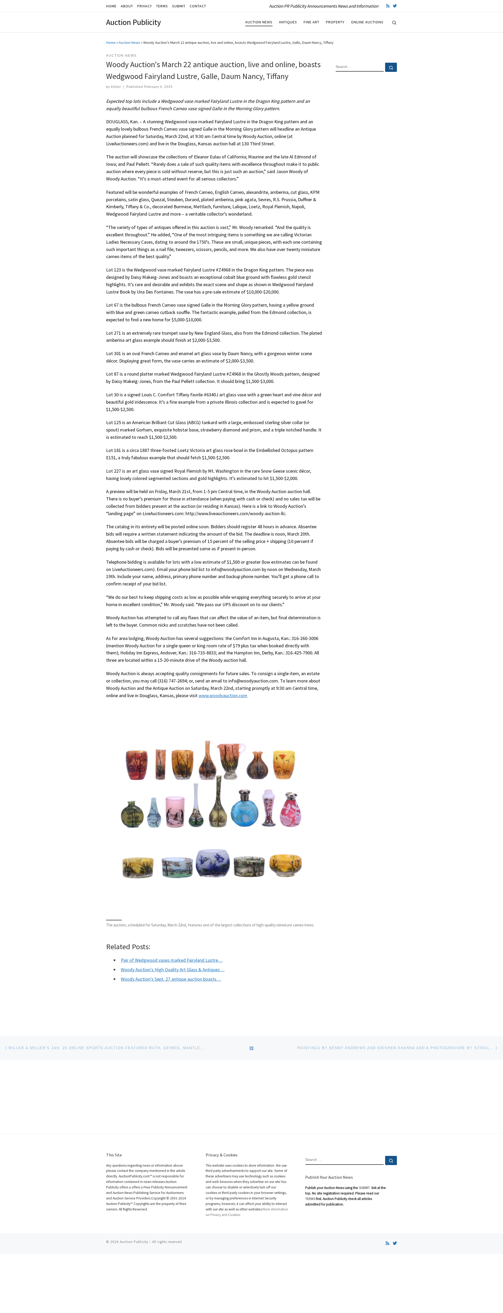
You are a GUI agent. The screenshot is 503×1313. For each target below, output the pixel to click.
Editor (116, 87)
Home (111, 42)
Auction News (129, 42)
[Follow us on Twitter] (395, 6)
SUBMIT (365, 1188)
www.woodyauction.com (223, 695)
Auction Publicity (134, 1242)
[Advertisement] (366, 160)
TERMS (310, 1199)
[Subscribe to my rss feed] (388, 6)
